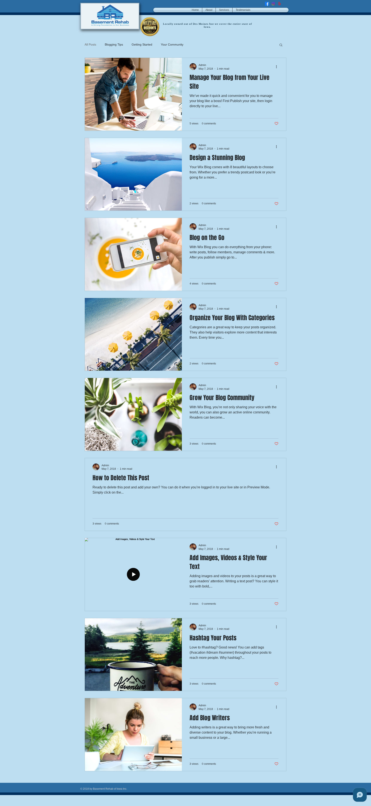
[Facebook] (267, 4)
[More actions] (277, 66)
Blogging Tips (114, 44)
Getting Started (142, 44)
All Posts (90, 44)
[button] (281, 45)
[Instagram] (273, 4)
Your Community (172, 44)
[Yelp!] (279, 4)
